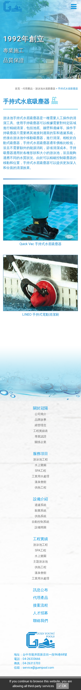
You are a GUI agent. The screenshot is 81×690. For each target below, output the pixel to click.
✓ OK (62, 686)
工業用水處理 (40, 476)
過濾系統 (40, 505)
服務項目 (40, 453)
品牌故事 (40, 419)
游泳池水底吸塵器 (45, 88)
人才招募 (40, 613)
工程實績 (40, 539)
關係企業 (40, 442)
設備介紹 (40, 499)
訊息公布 (40, 590)
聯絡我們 (40, 620)
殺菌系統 (40, 510)
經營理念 (40, 425)
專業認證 (40, 436)
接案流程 (40, 605)
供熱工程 (40, 487)
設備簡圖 (40, 527)
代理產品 (28, 88)
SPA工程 (40, 470)
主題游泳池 (40, 561)
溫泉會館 (40, 482)
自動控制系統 (40, 521)
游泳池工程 (40, 459)
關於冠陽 (40, 408)
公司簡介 (40, 414)
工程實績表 (40, 430)
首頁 (17, 88)
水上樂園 (40, 465)
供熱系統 (40, 516)
